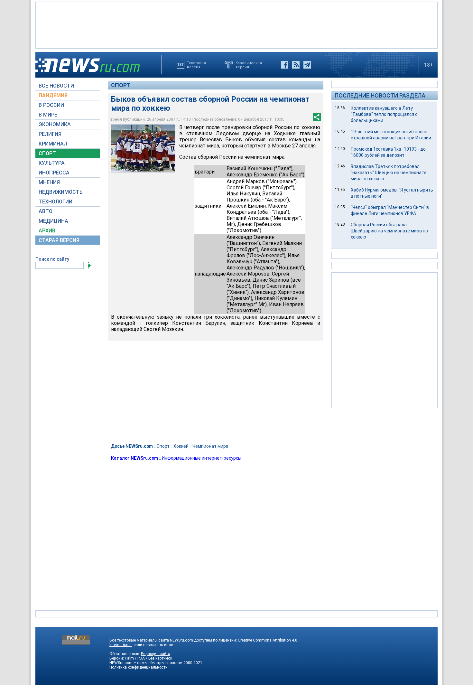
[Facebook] (284, 65)
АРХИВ (47, 231)
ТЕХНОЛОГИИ (55, 202)
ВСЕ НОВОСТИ (56, 86)
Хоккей (181, 446)
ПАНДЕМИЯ (53, 95)
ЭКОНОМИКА (55, 124)
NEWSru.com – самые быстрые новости (145, 663)
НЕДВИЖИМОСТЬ (61, 192)
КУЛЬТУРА (52, 163)
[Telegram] (307, 65)
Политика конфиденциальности (138, 667)
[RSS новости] (296, 65)
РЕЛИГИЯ (50, 134)
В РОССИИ (51, 105)
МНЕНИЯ (49, 182)
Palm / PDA (135, 658)
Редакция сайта (155, 654)
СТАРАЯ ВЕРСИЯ (59, 240)
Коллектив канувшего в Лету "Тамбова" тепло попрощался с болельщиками (384, 114)
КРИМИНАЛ (53, 144)
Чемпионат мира (210, 446)
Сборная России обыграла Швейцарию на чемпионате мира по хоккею (389, 230)
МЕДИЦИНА (53, 221)
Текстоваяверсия (196, 65)
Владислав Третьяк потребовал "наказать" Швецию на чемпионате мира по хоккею (388, 172)
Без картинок (160, 658)
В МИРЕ (48, 115)
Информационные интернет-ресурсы (201, 458)
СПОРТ (47, 153)
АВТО (45, 211)
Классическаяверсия (249, 65)
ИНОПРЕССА (54, 173)
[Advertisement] (236, 24)
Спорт (121, 85)
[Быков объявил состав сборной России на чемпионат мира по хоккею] (143, 148)
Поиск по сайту (52, 259)
